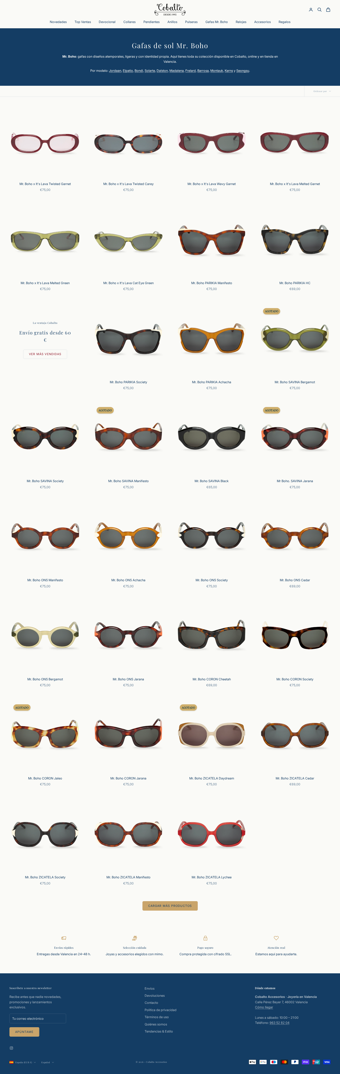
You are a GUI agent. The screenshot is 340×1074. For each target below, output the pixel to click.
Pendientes (151, 22)
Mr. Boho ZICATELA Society (45, 877)
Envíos (149, 988)
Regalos (284, 22)
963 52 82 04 (279, 1023)
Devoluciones (155, 996)
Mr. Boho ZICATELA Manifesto (128, 877)
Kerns (229, 71)
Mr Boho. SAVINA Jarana (295, 481)
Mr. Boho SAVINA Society (45, 481)
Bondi (139, 71)
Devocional (107, 22)
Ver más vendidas (45, 354)
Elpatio (128, 71)
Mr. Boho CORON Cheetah (212, 679)
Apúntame (24, 1032)
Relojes (241, 22)
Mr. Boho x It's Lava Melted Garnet (295, 184)
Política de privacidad (160, 1010)
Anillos (172, 22)
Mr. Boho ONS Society (212, 580)
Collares (129, 22)
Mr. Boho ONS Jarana (128, 679)
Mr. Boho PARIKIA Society (128, 382)
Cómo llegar (264, 1007)
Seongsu (242, 71)
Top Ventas (83, 22)
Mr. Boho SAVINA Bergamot (295, 382)
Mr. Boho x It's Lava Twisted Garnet (45, 184)
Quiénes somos (156, 1024)
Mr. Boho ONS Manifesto (45, 580)
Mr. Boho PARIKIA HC (294, 283)
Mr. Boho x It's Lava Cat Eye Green (128, 283)
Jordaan (115, 71)
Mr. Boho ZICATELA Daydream (211, 778)
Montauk (216, 71)
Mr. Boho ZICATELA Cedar (295, 778)
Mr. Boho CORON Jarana (128, 778)
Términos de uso (157, 1017)
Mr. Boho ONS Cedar (295, 580)
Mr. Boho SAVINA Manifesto (128, 481)
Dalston (162, 71)
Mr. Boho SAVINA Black (212, 481)
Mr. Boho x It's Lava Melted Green (45, 283)
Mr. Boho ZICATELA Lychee (212, 877)
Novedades (58, 22)
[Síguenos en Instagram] (11, 1048)
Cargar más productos (170, 906)
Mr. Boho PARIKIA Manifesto (211, 283)
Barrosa (203, 71)
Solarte (150, 71)
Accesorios (262, 22)
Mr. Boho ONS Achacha (128, 580)
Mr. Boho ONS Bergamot (45, 679)
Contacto (151, 1003)
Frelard (190, 71)
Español (45, 1062)
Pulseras (191, 22)
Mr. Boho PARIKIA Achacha (211, 382)
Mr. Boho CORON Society (294, 679)
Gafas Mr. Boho (216, 22)
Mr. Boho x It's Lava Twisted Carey (128, 184)
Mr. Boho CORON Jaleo (45, 778)
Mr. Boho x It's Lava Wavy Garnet (212, 184)
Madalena (176, 71)
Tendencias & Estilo (159, 1031)
